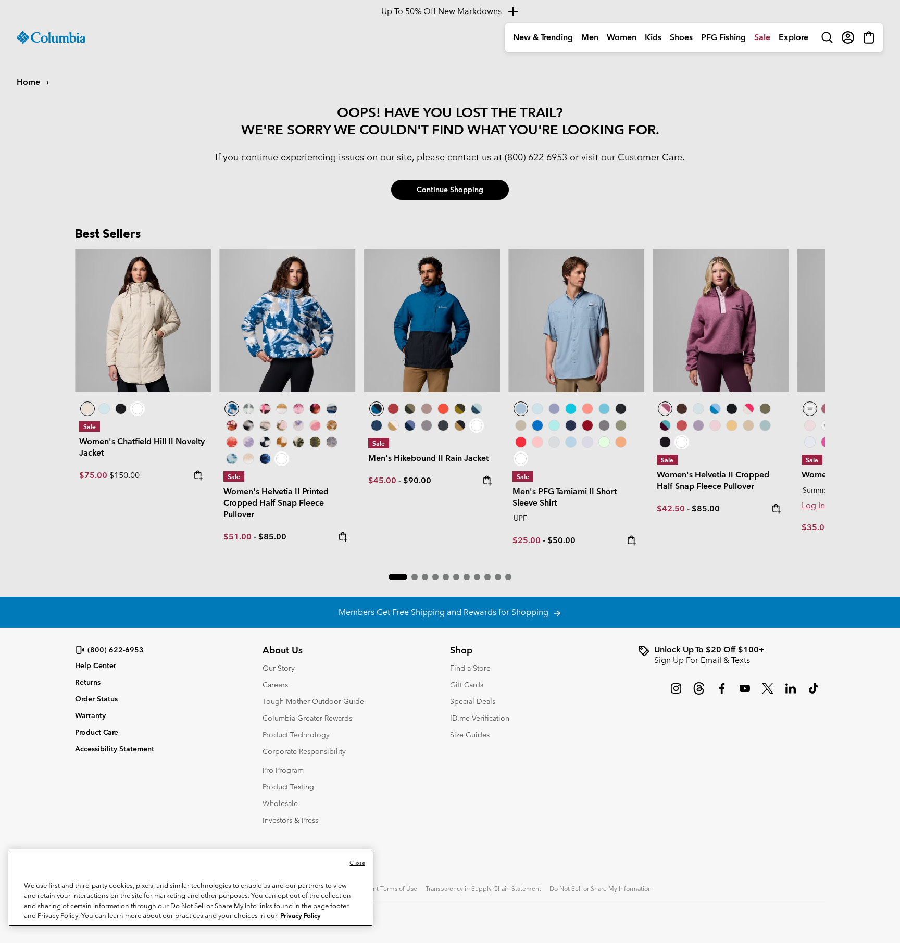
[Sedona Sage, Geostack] (248, 408)
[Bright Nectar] (621, 442)
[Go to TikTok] (813, 693)
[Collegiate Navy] (376, 425)
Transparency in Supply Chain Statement (483, 888)
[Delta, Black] (460, 425)
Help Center (95, 665)
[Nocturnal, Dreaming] (265, 458)
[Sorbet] (537, 442)
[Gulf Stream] (554, 425)
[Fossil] (521, 425)
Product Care (96, 732)
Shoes (681, 37)
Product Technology (296, 734)
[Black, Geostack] (265, 442)
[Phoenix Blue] (810, 408)
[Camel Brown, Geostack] (281, 442)
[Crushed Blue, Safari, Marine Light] (765, 425)
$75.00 (94, 475)
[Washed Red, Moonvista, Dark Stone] (681, 425)
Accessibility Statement (114, 748)
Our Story (278, 668)
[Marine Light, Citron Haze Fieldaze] (104, 408)
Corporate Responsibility (304, 751)
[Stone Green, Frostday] (298, 442)
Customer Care (650, 157)
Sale (762, 37)
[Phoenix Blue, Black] (432, 320)
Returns (88, 682)
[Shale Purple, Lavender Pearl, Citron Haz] (698, 425)
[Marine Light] (537, 408)
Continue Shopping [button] (450, 189)
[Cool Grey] (554, 442)
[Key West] (604, 442)
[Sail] (571, 442)
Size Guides (470, 734)
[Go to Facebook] (721, 693)
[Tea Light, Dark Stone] (698, 408)
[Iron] (426, 408)
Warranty (90, 715)
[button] (398, 577)
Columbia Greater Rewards (307, 718)
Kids (653, 37)
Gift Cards (466, 684)
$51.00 (237, 537)
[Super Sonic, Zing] (443, 408)
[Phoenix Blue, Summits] (331, 408)
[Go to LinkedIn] (790, 693)
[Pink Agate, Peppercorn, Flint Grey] (715, 425)
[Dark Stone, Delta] (393, 425)
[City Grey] (426, 425)
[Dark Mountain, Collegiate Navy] (410, 425)
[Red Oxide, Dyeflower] (315, 408)
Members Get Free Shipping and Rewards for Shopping (446, 612)
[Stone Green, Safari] (765, 408)
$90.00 (417, 480)
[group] (731, 655)
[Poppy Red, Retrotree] (231, 442)
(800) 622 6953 (536, 157)
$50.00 (561, 540)
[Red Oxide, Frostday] (231, 425)
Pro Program (283, 770)
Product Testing (288, 786)
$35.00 (816, 527)
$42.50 (671, 508)
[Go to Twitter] (767, 693)
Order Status (96, 698)
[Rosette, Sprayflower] (315, 425)
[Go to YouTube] (744, 693)
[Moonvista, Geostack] (265, 408)
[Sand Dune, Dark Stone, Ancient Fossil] (731, 425)
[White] (587, 442)
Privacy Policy (300, 915)
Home (29, 82)
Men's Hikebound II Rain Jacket (428, 458)
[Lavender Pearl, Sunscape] (298, 425)
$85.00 (272, 537)
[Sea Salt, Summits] (281, 408)
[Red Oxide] (393, 408)
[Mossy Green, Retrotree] (315, 442)
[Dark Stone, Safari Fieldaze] (143, 320)
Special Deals (472, 701)
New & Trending (543, 37)
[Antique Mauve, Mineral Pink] (721, 320)
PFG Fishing (723, 37)
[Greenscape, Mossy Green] (460, 408)
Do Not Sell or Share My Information (600, 888)
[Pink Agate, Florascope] (281, 425)
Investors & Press (290, 820)
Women (621, 37)
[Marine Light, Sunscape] (231, 458)
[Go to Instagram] (676, 693)
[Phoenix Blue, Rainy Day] (715, 408)
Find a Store (470, 668)
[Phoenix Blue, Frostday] (287, 320)
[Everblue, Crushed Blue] (476, 408)
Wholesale (280, 803)
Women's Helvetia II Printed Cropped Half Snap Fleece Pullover (276, 502)
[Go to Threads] (699, 693)
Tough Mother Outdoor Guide (313, 701)
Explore (793, 37)
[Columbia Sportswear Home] (51, 37)
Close (357, 862)
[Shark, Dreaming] (331, 442)
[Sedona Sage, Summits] (265, 425)
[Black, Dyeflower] (248, 425)
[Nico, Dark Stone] (748, 408)
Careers (275, 684)
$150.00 (124, 475)
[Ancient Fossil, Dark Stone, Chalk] (748, 425)
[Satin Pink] (810, 425)
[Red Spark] (521, 442)
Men (589, 37)
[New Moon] (554, 408)
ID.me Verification (479, 718)
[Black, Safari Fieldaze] (121, 408)
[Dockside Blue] (576, 320)
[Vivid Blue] (537, 425)
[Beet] (587, 425)
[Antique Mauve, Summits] (298, 408)
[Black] (443, 425)
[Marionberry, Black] (665, 425)
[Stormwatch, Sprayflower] (248, 442)
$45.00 (382, 480)
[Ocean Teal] (571, 408)
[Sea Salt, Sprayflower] (248, 458)
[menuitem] (543, 37)
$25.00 (526, 540)
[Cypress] (621, 425)
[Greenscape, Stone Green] (410, 408)
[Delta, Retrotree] (331, 425)
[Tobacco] (681, 408)
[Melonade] (587, 408)
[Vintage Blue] (604, 408)
